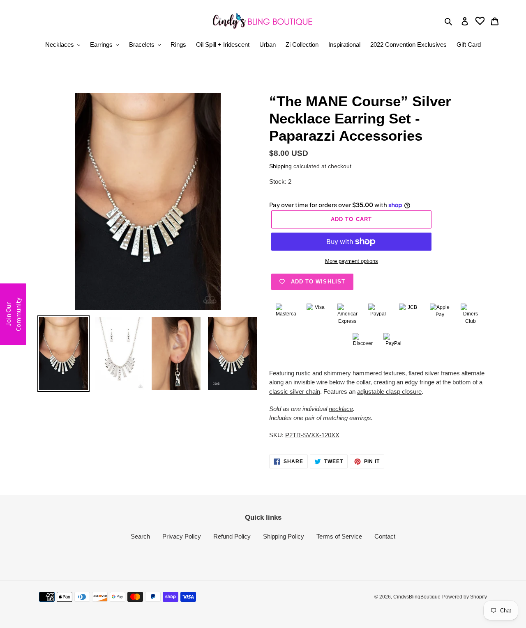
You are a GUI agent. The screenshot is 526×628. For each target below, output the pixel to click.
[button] (13, 314)
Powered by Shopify (464, 597)
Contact (384, 536)
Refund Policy (232, 536)
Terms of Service (339, 536)
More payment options (351, 261)
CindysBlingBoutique (417, 597)
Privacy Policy (181, 536)
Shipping (280, 166)
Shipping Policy (283, 536)
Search (140, 536)
